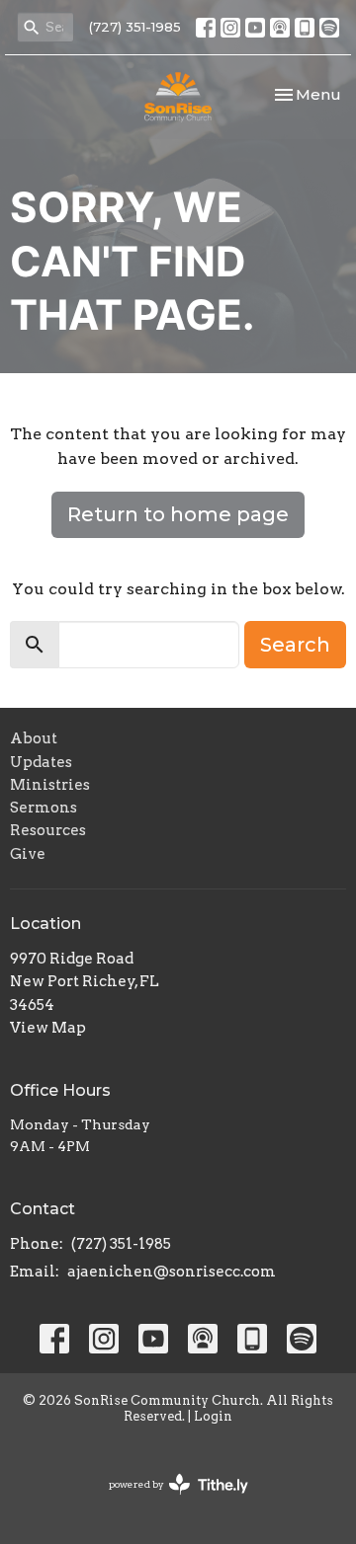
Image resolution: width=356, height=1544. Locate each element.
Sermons (43, 807)
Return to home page (178, 514)
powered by (168, 1501)
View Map (48, 1028)
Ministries (50, 785)
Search (295, 644)
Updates (41, 762)
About (33, 738)
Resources (48, 830)
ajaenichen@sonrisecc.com (171, 1271)
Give (27, 854)
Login (213, 1416)
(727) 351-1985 (135, 27)
